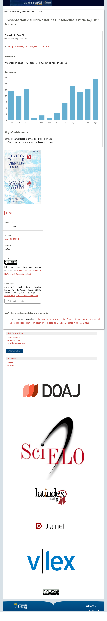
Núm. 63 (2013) (28, 12)
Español (10, 365)
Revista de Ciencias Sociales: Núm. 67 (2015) (67, 323)
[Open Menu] (5, 3)
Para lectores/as (13, 337)
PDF (10, 213)
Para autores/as (13, 340)
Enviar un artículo (14, 351)
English (10, 363)
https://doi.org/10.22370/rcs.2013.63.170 (29, 46)
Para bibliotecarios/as (16, 343)
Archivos (15, 12)
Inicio (6, 12)
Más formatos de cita (15, 301)
